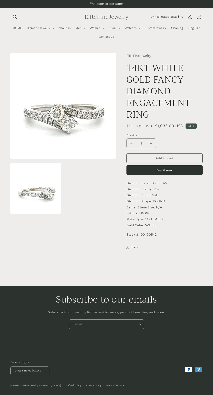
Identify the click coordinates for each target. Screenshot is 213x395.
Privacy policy (94, 385)
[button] (15, 16)
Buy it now (164, 170)
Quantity (131, 135)
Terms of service (115, 385)
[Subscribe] (139, 324)
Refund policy (74, 385)
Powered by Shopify (50, 385)
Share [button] (135, 247)
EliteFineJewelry (29, 385)
